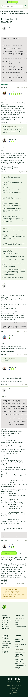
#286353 (4, 540)
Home (2, 11)
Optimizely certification (5, 623)
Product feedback (20, 626)
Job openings (6, 626)
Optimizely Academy (5, 651)
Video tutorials (6, 647)
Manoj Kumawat (13, 92)
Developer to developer (20, 13)
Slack (16, 624)
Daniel (11, 27)
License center (6, 628)
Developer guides (7, 643)
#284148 (3, 172)
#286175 (3, 355)
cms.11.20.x (5, 84)
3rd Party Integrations (14, 694)
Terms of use (14, 688)
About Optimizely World (14, 685)
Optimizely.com (6, 621)
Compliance (14, 692)
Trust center (14, 690)
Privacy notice (14, 687)
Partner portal (6, 641)
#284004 (4, 87)
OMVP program (19, 618)
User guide (5, 645)
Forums (7, 11)
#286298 (4, 384)
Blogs (16, 622)
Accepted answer (9, 553)
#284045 (4, 122)
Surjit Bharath (13, 139)
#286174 (3, 331)
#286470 (4, 584)
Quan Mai (11, 336)
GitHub (4, 649)
